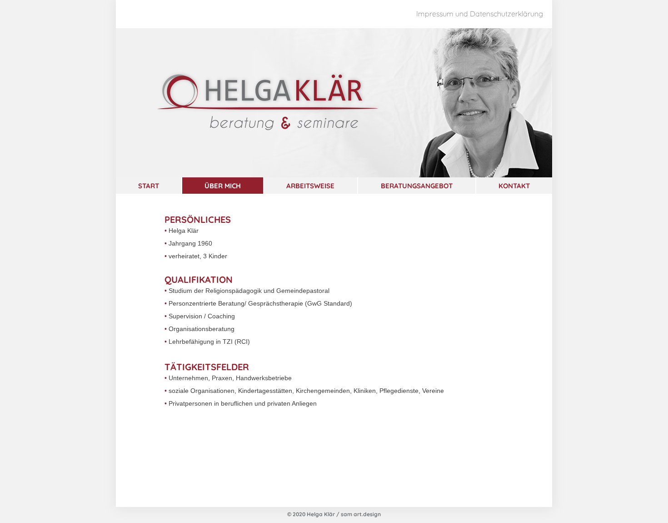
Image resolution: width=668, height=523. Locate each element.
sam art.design (361, 514)
